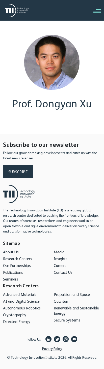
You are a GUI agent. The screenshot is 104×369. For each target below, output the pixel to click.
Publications (13, 272)
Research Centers (17, 258)
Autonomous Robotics (22, 307)
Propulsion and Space (72, 294)
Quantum (61, 301)
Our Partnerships (17, 265)
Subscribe (18, 171)
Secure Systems (67, 319)
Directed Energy (16, 321)
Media (59, 251)
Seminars (10, 279)
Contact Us (63, 272)
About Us (11, 251)
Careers (60, 265)
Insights (60, 258)
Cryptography (14, 314)
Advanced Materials (19, 294)
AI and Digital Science (21, 301)
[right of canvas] (94, 10)
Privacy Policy (52, 348)
